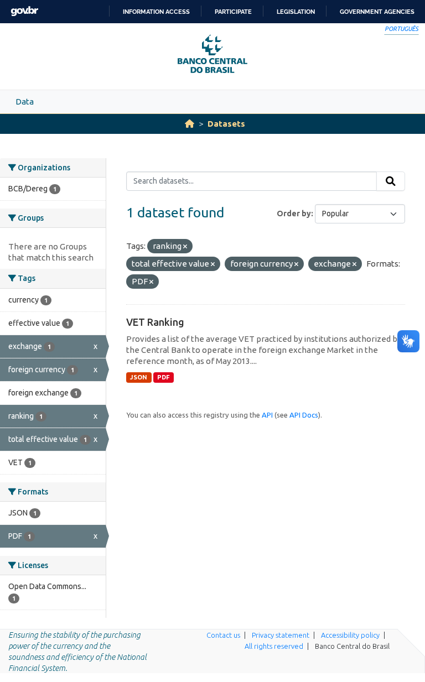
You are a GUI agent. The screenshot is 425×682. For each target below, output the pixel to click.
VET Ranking (155, 321)
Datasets (226, 123)
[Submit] (390, 181)
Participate (233, 11)
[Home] (189, 123)
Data (24, 101)
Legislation (296, 11)
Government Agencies (377, 11)
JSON (138, 377)
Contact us (223, 635)
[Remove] (185, 246)
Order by (294, 213)
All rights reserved (274, 646)
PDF (163, 377)
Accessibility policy (350, 635)
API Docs (303, 415)
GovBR (24, 11)
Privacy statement (280, 635)
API (267, 415)
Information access (156, 11)
